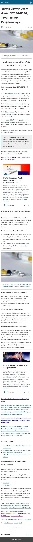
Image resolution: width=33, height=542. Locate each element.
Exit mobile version (16, 539)
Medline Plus (28, 508)
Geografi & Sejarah (21, 514)
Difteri (6, 523)
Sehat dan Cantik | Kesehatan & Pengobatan (19, 519)
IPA (14, 514)
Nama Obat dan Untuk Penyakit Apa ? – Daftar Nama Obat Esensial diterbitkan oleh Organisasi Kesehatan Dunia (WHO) (16, 420)
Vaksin (20, 523)
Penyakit (16, 523)
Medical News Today (15, 505)
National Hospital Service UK (16, 508)
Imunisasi (10, 523)
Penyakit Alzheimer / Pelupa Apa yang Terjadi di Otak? (17, 450)
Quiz (2, 514)
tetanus (22, 93)
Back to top (29, 535)
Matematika (8, 514)
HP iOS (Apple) (7, 485)
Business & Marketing (17, 516)
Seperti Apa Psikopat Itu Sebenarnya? (12, 452)
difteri (7, 93)
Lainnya (7, 516)
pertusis (20, 104)
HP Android (6, 483)
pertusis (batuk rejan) (14, 93)
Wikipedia (12, 503)
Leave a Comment (16, 528)
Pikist (28, 286)
